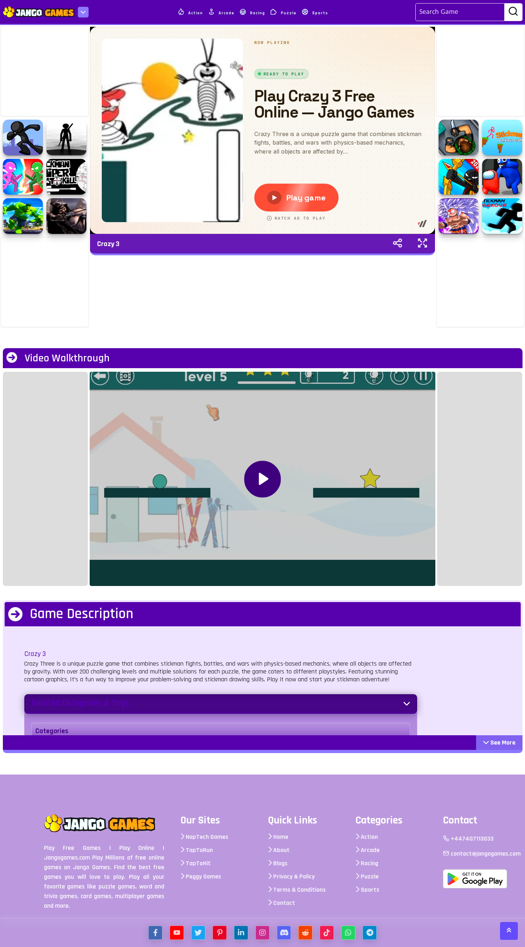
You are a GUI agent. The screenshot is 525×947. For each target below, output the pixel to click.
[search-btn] (513, 12)
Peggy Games (202, 876)
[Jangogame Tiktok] (327, 933)
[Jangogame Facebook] (219, 933)
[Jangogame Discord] (284, 933)
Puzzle (287, 13)
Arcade (225, 13)
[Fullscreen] (422, 244)
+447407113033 (471, 839)
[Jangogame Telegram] (369, 933)
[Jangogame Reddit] (305, 933)
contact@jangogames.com (485, 854)
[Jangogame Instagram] (262, 933)
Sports (319, 13)
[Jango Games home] (109, 823)
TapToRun (198, 850)
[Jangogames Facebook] (155, 933)
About (281, 850)
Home (280, 837)
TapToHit (197, 863)
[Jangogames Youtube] (177, 933)
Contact (283, 903)
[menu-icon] (83, 12)
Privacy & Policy (293, 876)
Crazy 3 (108, 244)
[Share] (397, 244)
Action (195, 13)
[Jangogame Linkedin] (241, 933)
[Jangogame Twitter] (198, 933)
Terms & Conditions (299, 890)
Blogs (280, 863)
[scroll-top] (509, 931)
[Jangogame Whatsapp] (348, 933)
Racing (257, 13)
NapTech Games (206, 837)
